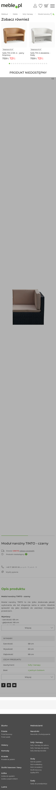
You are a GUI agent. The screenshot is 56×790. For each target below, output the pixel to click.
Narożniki (34, 731)
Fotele (4, 731)
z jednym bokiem (36, 670)
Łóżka (4, 773)
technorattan (34, 675)
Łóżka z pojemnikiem (9, 779)
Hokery (4, 745)
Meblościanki (36, 725)
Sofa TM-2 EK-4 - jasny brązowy (13, 54)
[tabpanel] (14, 41)
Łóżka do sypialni (8, 776)
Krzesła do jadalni (8, 759)
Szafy (32, 781)
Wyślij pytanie (12, 572)
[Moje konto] (35, 6)
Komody (5, 751)
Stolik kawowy (36, 770)
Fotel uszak (5, 737)
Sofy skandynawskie (38, 751)
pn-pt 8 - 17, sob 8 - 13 (21, 567)
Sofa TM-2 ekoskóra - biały (40, 54)
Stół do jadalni (35, 762)
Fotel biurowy (6, 734)
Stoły (32, 759)
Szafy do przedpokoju (38, 784)
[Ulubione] (40, 6)
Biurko (4, 725)
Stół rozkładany (36, 764)
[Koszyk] (46, 6)
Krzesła (4, 756)
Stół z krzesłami (36, 767)
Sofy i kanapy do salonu (39, 745)
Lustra (4, 787)
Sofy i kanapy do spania (39, 748)
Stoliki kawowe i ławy (11, 767)
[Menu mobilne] (52, 6)
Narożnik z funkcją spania (40, 734)
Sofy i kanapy (34, 665)
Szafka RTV (34, 773)
